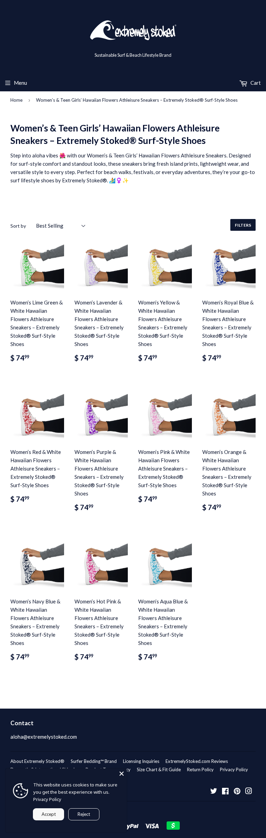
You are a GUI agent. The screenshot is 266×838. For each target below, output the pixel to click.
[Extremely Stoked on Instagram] (248, 792)
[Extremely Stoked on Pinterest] (237, 792)
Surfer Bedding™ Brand (94, 761)
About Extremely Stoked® (37, 761)
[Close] (121, 773)
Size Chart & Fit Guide (159, 769)
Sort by (18, 226)
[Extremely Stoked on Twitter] (213, 792)
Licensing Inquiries (141, 761)
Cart (255, 83)
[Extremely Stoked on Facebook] (225, 792)
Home (16, 100)
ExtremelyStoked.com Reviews (197, 761)
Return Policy (200, 769)
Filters (243, 225)
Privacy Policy (234, 769)
